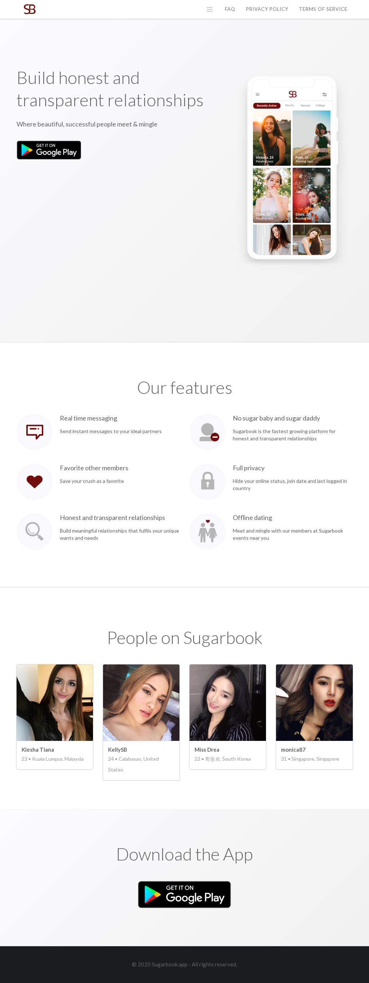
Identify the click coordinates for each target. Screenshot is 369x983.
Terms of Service (323, 9)
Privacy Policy (267, 9)
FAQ (230, 9)
